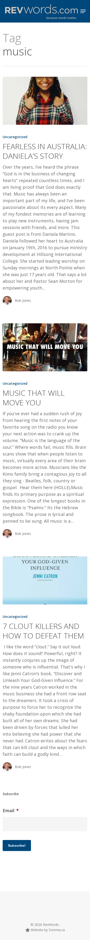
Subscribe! (17, 845)
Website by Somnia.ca (47, 930)
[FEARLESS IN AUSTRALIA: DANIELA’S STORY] (45, 101)
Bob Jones (23, 300)
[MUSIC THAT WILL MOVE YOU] (45, 347)
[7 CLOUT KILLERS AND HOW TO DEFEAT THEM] (45, 580)
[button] (83, 11)
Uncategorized (15, 137)
